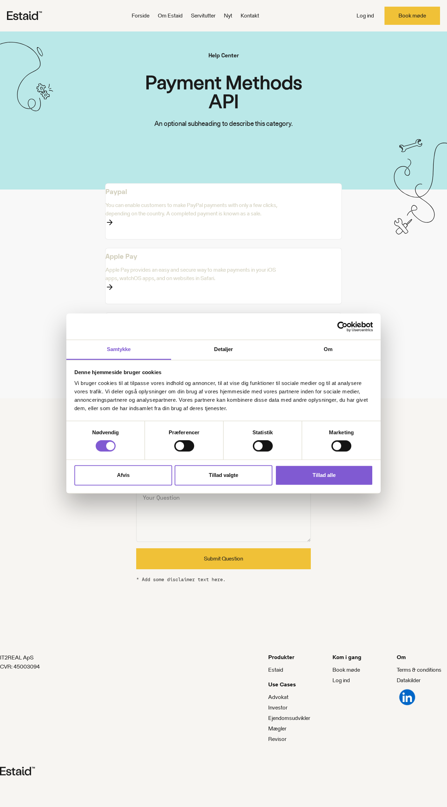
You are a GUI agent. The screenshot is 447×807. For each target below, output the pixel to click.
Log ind (365, 16)
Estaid (275, 670)
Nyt (228, 16)
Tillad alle (324, 475)
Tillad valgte (223, 475)
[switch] (184, 446)
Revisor (277, 739)
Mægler (277, 728)
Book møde (412, 16)
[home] (35, 15)
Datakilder (408, 680)
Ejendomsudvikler (289, 718)
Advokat (278, 697)
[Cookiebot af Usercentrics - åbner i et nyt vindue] (342, 326)
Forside (140, 16)
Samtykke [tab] (119, 349)
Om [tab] (328, 349)
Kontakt (250, 16)
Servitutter (203, 16)
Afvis (123, 475)
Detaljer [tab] (223, 349)
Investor (277, 708)
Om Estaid (170, 16)
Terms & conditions (419, 670)
